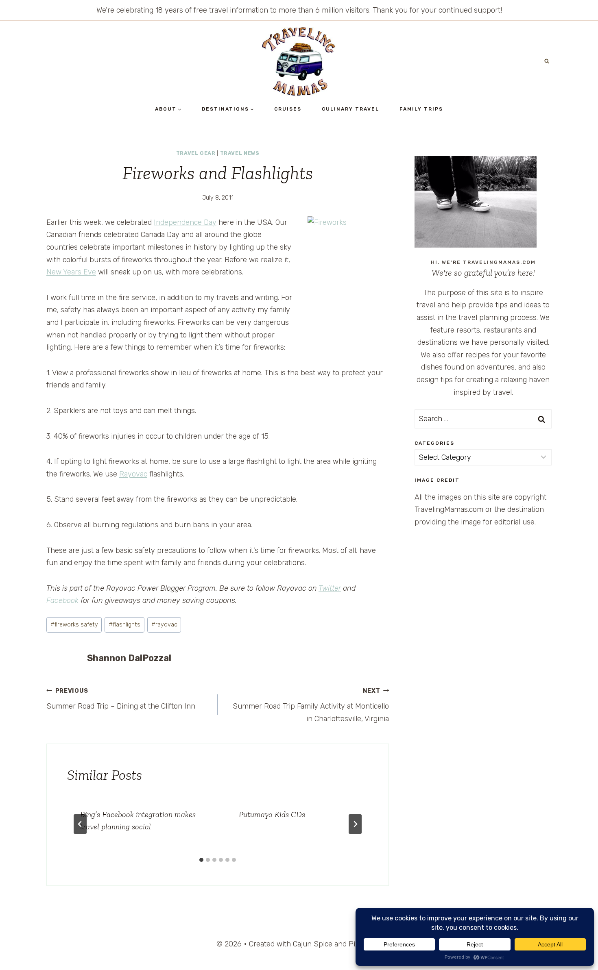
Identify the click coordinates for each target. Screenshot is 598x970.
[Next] (355, 824)
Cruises (287, 109)
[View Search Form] (547, 61)
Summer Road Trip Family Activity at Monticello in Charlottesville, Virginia (311, 705)
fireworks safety (74, 624)
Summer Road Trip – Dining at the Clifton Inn (120, 699)
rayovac (164, 624)
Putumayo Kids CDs (272, 814)
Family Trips (421, 109)
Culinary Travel (350, 109)
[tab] (201, 860)
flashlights (124, 624)
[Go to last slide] (80, 824)
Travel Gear (196, 153)
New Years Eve (71, 272)
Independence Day (185, 222)
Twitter (330, 588)
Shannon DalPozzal (129, 658)
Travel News (240, 153)
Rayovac (133, 474)
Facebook (62, 600)
